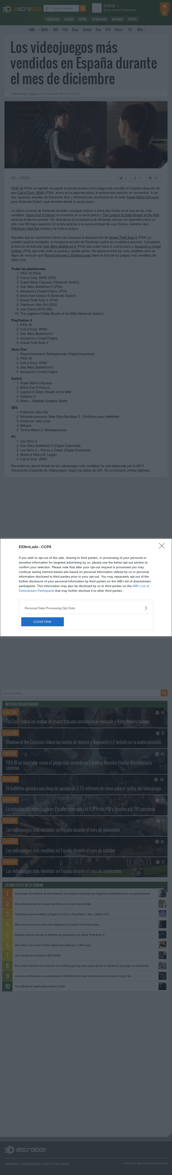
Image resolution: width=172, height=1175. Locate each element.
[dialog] (86, 587)
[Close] (163, 547)
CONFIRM (43, 622)
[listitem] (86, 608)
